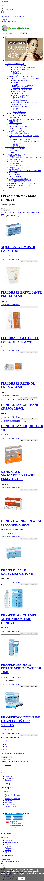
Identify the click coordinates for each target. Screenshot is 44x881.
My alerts (8, 852)
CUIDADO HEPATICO (17, 165)
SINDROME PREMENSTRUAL (20, 180)
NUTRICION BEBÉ (17, 104)
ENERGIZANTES (15, 123)
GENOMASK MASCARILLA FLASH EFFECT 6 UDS (18, 475)
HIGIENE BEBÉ (16, 93)
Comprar (29, 261)
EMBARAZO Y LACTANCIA (21, 86)
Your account (6, 833)
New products (9, 778)
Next (7, 746)
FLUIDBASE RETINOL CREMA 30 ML (18, 385)
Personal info (9, 840)
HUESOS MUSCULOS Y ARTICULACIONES (25, 171)
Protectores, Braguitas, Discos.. (23, 89)
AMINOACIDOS (15, 117)
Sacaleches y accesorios (20, 91)
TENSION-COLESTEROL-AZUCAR (22, 184)
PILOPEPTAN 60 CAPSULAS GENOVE (17, 571)
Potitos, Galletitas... (19, 112)
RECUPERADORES (16, 128)
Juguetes (16, 71)
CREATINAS (13, 121)
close (22, 878)
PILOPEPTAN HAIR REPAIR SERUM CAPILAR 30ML (21, 668)
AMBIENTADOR (15, 156)
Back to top (5, 750)
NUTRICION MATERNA (18, 113)
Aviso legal (8, 797)
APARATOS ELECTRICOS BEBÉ (21, 77)
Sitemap (7, 784)
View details (15, 259)
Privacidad (8, 802)
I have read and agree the (16, 761)
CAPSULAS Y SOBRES (17, 149)
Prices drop (8, 776)
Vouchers (8, 850)
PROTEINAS (13, 125)
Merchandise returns (11, 842)
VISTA (11, 187)
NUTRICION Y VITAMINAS (16, 130)
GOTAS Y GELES (15, 150)
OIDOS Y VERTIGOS (16, 176)
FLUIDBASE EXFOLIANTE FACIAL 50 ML (21, 294)
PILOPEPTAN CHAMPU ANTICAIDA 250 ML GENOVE (19, 619)
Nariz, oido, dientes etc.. (21, 99)
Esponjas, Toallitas (19, 97)
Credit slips (8, 846)
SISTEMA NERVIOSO (17, 182)
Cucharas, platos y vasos (21, 69)
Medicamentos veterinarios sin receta (17, 813)
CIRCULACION (14, 160)
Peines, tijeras (17, 75)
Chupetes (16, 82)
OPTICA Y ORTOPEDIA (15, 147)
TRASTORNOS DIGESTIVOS (19, 185)
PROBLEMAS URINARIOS (19, 178)
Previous (8, 741)
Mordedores (17, 73)
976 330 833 (9, 9)
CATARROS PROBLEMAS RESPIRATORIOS (25, 158)
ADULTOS (17, 143)
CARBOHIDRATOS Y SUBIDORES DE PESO (25, 119)
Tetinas (15, 84)
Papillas (15, 110)
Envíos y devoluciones (12, 795)
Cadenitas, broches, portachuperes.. (24, 67)
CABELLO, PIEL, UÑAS (18, 132)
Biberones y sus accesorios (21, 80)
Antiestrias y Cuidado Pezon (22, 88)
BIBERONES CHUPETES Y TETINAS (24, 78)
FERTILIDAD (14, 169)
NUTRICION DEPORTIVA (16, 115)
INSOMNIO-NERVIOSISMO (19, 167)
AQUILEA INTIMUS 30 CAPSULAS (18, 249)
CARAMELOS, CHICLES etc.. (19, 134)
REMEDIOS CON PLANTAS (17, 154)
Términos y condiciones (12, 799)
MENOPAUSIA (14, 174)
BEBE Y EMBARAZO (14, 64)
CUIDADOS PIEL (15, 163)
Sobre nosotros (10, 800)
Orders (7, 844)
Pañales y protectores (20, 101)
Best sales (8, 780)
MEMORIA (13, 173)
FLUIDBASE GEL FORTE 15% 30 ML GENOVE (20, 340)
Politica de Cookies (11, 806)
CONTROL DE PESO (16, 161)
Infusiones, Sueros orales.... (22, 106)
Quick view (5, 259)
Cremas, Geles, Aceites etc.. (22, 95)
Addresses (8, 848)
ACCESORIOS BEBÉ (18, 66)
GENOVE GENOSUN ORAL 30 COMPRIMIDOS (21, 522)
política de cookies (31, 875)
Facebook (8, 765)
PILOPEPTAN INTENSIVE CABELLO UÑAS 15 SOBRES (20, 721)
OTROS (12, 152)
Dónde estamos (10, 804)
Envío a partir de (13, 16)
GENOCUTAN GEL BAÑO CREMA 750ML (20, 406)
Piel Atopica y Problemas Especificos (25, 102)
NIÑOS (15, 145)
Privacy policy (24, 761)
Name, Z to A (21, 212)
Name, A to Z (12, 212)
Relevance (5, 210)
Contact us (4, 2)
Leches (15, 108)
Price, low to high (32, 212)
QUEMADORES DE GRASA (19, 126)
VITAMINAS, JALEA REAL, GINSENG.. (25, 141)
